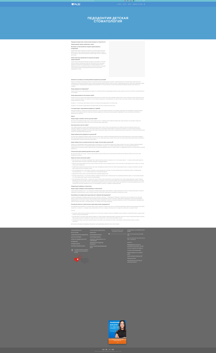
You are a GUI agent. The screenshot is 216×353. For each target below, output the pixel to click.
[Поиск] (144, 4)
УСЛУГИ (124, 4)
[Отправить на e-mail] (144, 0)
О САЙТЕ (119, 4)
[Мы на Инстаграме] (143, 0)
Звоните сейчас (138, 0)
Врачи (129, 4)
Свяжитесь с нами (138, 4)
